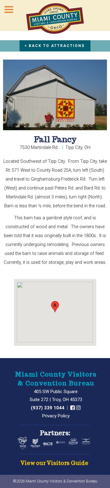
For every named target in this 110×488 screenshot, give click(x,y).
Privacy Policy (56, 416)
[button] (55, 307)
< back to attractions (54, 46)
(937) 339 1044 (48, 408)
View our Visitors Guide (54, 463)
